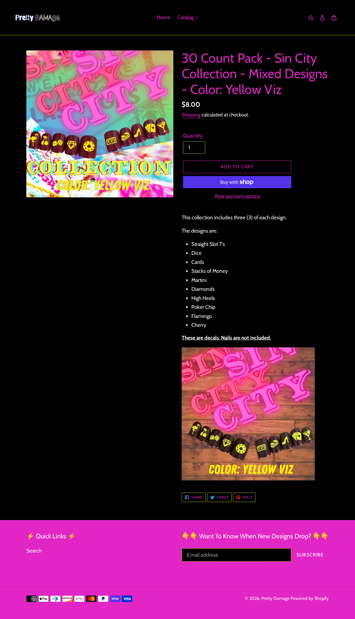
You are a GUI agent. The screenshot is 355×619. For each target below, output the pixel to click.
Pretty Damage (275, 598)
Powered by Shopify (310, 598)
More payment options (237, 196)
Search (34, 550)
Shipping (191, 115)
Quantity (193, 136)
